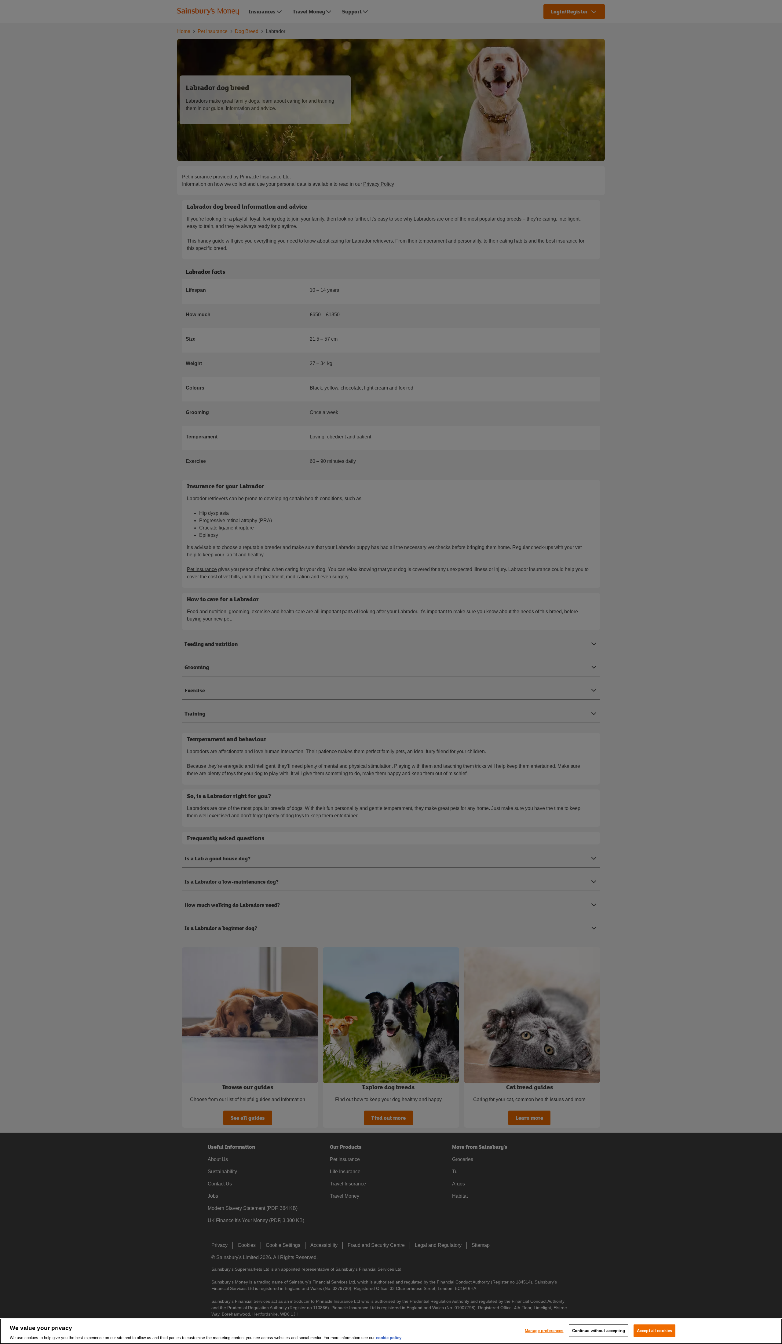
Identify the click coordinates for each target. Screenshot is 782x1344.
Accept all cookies (654, 1330)
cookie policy (388, 1337)
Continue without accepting (598, 1330)
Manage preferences (544, 1330)
